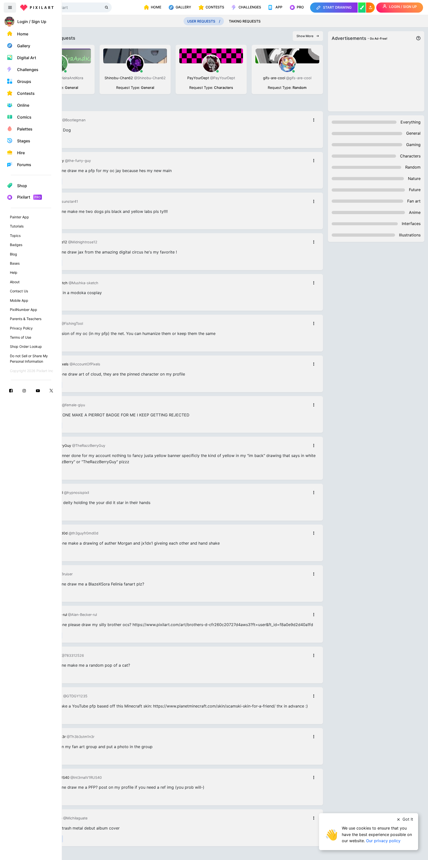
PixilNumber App (23, 309)
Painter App (19, 217)
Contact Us (19, 291)
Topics (15, 235)
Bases (15, 263)
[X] (51, 390)
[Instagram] (24, 390)
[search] (107, 7)
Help (13, 272)
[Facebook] (11, 390)
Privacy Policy (21, 328)
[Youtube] (38, 390)
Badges (16, 245)
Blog (13, 254)
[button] (370, 7)
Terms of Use (20, 337)
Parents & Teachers (25, 319)
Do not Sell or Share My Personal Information (29, 358)
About (15, 282)
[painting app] (362, 7)
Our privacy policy (383, 840)
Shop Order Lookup (26, 346)
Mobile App (19, 300)
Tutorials (17, 226)
